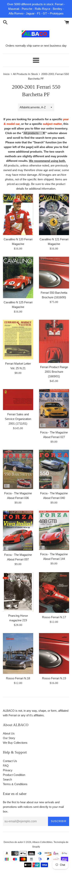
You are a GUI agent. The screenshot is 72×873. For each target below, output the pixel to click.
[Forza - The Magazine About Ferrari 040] (54, 469)
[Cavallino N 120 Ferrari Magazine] (18, 214)
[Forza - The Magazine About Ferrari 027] (54, 408)
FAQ (6, 765)
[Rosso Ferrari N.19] (54, 653)
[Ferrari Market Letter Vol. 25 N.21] (18, 339)
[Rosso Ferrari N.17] (54, 592)
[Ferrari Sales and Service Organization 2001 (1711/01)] (18, 399)
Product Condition (14, 774)
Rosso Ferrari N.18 (18, 678)
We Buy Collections (15, 742)
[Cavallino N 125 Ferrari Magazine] (18, 277)
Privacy (7, 770)
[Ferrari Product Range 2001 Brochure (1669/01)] (54, 341)
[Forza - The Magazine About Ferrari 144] (54, 530)
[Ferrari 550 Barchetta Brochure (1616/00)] (54, 272)
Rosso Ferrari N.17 (54, 617)
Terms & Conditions (15, 784)
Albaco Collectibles (42, 842)
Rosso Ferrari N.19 (54, 678)
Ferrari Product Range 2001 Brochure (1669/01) (54, 371)
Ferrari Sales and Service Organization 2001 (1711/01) (18, 419)
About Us (9, 733)
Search (7, 779)
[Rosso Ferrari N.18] (18, 653)
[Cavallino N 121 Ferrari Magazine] (54, 214)
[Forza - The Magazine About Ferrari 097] (18, 530)
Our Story (9, 738)
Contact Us (10, 761)
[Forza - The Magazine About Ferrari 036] (18, 469)
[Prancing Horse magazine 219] (18, 592)
